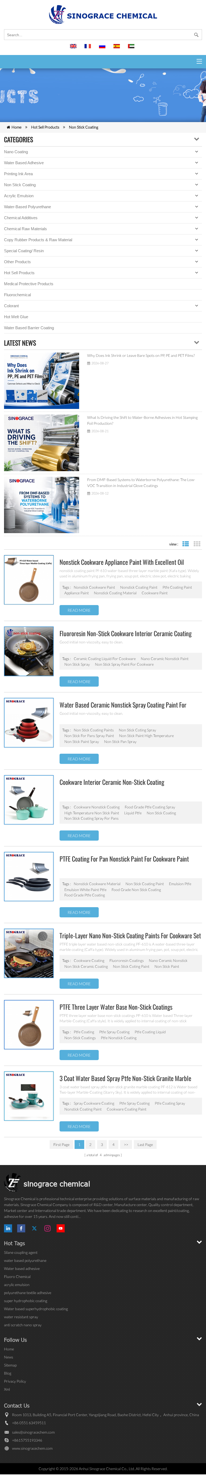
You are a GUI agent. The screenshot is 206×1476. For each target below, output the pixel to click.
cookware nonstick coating (97, 807)
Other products (17, 261)
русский (103, 48)
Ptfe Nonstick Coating (119, 1037)
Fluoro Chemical (17, 1276)
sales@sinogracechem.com (33, 1432)
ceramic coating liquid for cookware (105, 658)
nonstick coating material (115, 593)
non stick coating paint (145, 883)
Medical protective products (28, 283)
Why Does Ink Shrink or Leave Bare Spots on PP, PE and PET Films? (141, 355)
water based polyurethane (25, 1260)
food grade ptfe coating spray (150, 807)
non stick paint (166, 966)
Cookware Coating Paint (126, 1109)
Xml (7, 1389)
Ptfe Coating (84, 1032)
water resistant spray (21, 1316)
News (8, 1357)
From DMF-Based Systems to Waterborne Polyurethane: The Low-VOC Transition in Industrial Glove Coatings (141, 482)
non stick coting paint (131, 966)
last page (145, 1144)
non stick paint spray (81, 741)
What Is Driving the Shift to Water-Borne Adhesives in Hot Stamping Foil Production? (142, 420)
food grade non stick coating (136, 889)
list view (185, 544)
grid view (196, 544)
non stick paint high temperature (146, 735)
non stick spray (77, 664)
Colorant (11, 305)
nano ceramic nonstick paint (165, 658)
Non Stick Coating (83, 127)
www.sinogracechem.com (32, 1448)
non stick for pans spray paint (89, 735)
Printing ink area (18, 173)
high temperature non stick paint (91, 813)
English (74, 48)
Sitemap (10, 1365)
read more (79, 610)
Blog (7, 1373)
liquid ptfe (133, 813)
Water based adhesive (24, 162)
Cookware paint (155, 593)
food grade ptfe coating (84, 895)
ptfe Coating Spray (170, 1103)
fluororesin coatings (126, 960)
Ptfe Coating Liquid (150, 1032)
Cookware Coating (89, 960)
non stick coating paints (94, 730)
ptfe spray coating (134, 1103)
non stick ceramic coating (86, 966)
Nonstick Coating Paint (83, 1109)
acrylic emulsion (17, 1284)
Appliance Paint (76, 593)
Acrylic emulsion (19, 195)
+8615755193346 (27, 1440)
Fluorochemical (17, 294)
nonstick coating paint (138, 587)
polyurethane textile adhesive (27, 1292)
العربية (132, 48)
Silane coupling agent (21, 1252)
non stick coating (161, 813)
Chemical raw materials (25, 228)
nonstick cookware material (97, 883)
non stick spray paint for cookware (124, 664)
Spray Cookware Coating (94, 1103)
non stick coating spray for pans (91, 818)
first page (61, 1144)
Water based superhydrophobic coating (36, 1308)
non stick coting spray (137, 730)
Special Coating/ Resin (24, 250)
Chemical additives (21, 217)
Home (16, 127)
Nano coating (16, 151)
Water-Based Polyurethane (27, 206)
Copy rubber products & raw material (38, 239)
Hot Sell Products (45, 127)
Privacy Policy (15, 1381)
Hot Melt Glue (16, 316)
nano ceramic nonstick (168, 960)
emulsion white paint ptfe (85, 889)
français (88, 48)
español (117, 48)
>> (126, 1144)
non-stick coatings (80, 1037)
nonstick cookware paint (94, 587)
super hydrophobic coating (25, 1300)
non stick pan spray (120, 741)
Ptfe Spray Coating (114, 1032)
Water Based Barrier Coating (29, 327)
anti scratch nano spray (23, 1325)
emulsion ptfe (180, 883)
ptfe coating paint (177, 587)
